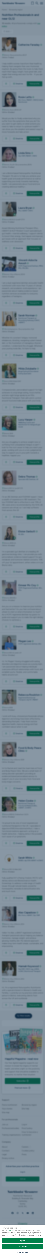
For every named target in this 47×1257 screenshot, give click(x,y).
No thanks (23, 1246)
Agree (22, 1241)
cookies (11, 1230)
